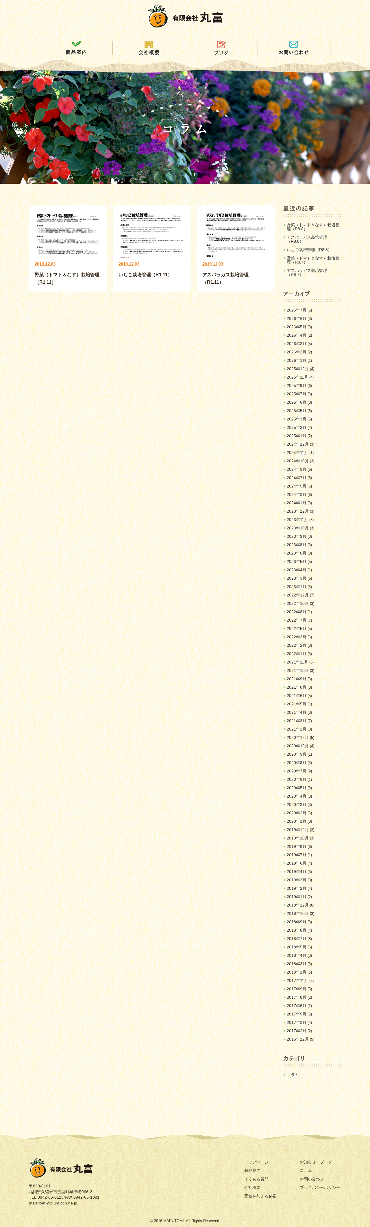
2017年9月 (296, 989)
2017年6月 (296, 1005)
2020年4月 (296, 796)
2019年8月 (296, 846)
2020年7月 (296, 771)
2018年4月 (296, 955)
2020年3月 (296, 804)
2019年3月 (296, 880)
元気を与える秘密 (260, 1196)
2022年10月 (298, 603)
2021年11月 (297, 662)
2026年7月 (296, 310)
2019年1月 (296, 896)
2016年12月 (298, 1039)
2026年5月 (296, 327)
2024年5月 (296, 486)
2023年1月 (296, 586)
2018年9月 (296, 922)
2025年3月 (296, 419)
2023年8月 (296, 544)
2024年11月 (297, 452)
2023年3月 (296, 578)
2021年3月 (296, 720)
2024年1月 (296, 503)
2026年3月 (296, 343)
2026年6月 (296, 318)
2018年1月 (296, 972)
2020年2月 (296, 813)
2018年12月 (298, 905)
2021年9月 (296, 678)
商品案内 (252, 1170)
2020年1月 (296, 821)
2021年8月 (296, 687)
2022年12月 (298, 595)
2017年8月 (296, 997)
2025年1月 (296, 435)
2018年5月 (296, 947)
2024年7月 (296, 477)
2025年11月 (297, 377)
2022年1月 (296, 653)
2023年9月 (296, 536)
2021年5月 (296, 704)
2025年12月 (298, 368)
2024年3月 (296, 494)
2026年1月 (296, 360)
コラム (293, 1074)
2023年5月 (296, 561)
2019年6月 (296, 863)
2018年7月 (296, 938)
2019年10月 (298, 838)
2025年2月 (296, 427)
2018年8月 (296, 930)
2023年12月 (298, 511)
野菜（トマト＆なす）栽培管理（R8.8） (313, 227)
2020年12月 (298, 737)
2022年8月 (296, 611)
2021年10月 (298, 670)
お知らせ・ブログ (316, 1162)
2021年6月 (296, 695)
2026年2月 (296, 352)
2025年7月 (296, 394)
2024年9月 (296, 469)
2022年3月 (296, 637)
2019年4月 (296, 871)
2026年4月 (296, 335)
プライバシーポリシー (320, 1187)
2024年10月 (298, 461)
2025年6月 (296, 402)
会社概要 (252, 1187)
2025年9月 (296, 385)
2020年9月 (296, 754)
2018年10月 (298, 913)
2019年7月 (296, 854)
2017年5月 (296, 1014)
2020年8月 (296, 762)
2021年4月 (296, 712)
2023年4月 (296, 570)
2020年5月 (296, 787)
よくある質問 (256, 1179)
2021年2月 (296, 729)
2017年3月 (296, 1022)
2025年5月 (296, 410)
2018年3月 (296, 963)
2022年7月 (296, 620)
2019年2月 (296, 888)
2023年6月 (296, 553)
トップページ (256, 1162)
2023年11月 (297, 519)
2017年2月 (296, 1030)
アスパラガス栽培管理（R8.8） (307, 239)
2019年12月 (298, 829)
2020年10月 (298, 746)
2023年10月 (298, 528)
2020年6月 (296, 779)
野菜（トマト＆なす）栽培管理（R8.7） (313, 260)
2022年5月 (296, 628)
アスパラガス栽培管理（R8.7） (307, 272)
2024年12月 (298, 444)
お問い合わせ (312, 1179)
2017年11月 (297, 980)
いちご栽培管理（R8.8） (309, 249)
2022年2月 (296, 645)
